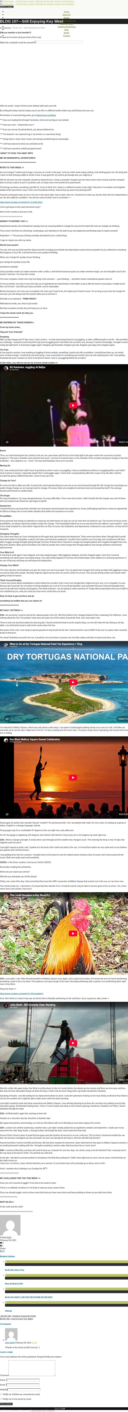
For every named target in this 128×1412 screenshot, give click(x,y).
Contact (66, 36)
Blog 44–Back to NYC (14, 1284)
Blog (66, 30)
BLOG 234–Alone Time (14, 1270)
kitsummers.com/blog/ (46, 115)
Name (2, 1380)
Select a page (6, 7)
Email (2, 1385)
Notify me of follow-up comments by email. (21, 1394)
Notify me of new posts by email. (17, 1399)
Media (66, 33)
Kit (10, 1237)
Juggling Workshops (67, 27)
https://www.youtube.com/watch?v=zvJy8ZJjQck (21, 202)
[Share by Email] (3, 1251)
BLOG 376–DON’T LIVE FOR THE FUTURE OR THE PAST (28, 1297)
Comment (4, 1375)
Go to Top (59, 1409)
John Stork (9, 1343)
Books (66, 18)
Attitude (8, 1311)
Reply (34, 1343)
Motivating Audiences (66, 21)
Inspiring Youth (66, 24)
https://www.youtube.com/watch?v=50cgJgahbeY (21, 994)
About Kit (66, 15)
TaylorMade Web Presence (43, 1411)
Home (66, 12)
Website (3, 1390)
